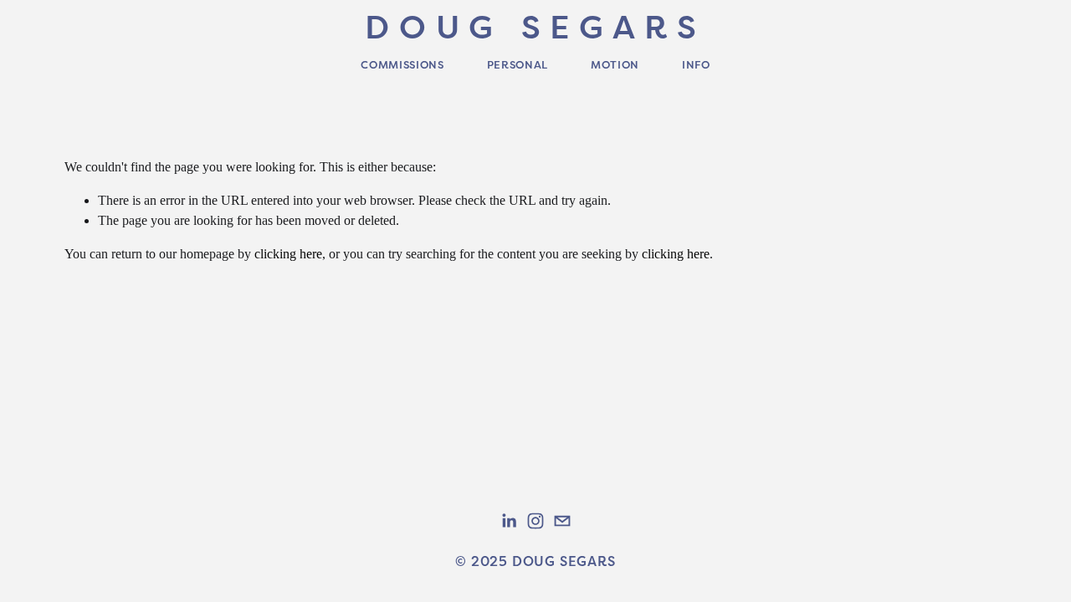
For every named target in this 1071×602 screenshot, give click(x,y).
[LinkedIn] (508, 521)
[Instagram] (535, 521)
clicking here (288, 254)
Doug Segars (535, 26)
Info (696, 65)
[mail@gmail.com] (562, 521)
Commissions (402, 65)
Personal (517, 65)
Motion (615, 65)
